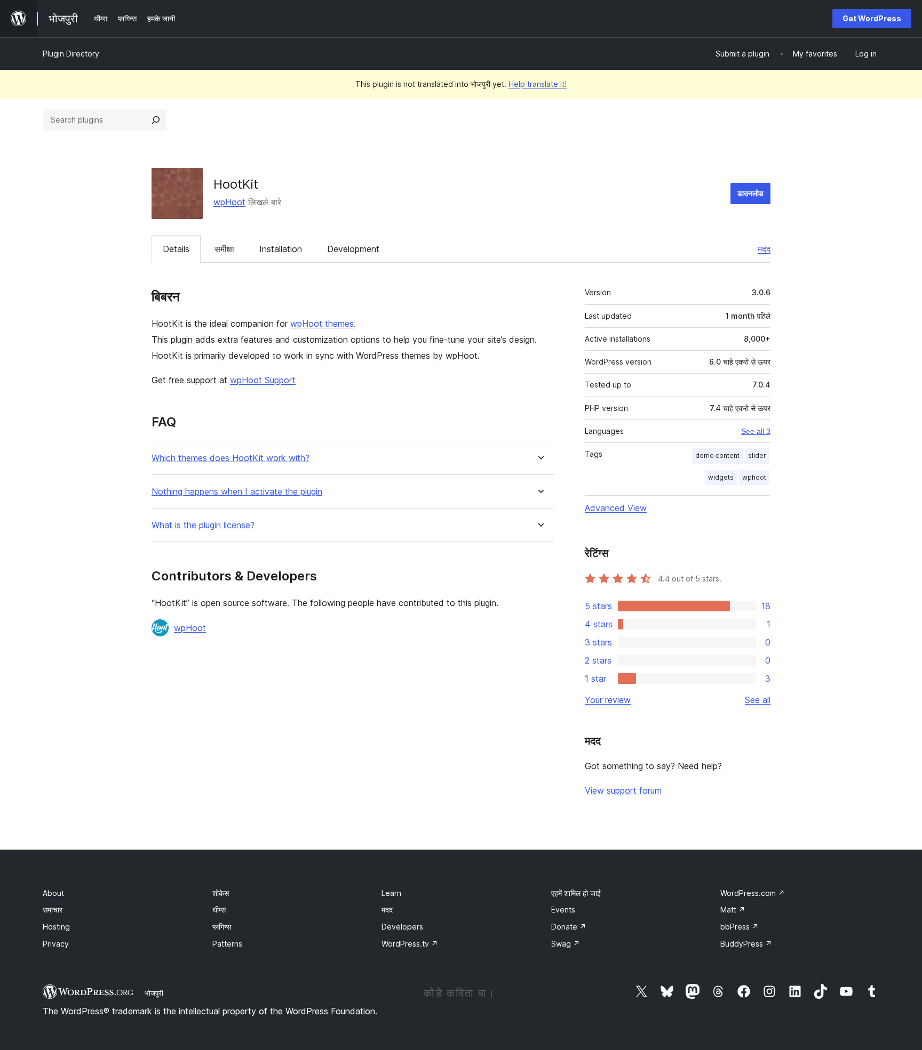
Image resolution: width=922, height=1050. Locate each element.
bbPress (739, 926)
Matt (732, 909)
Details (176, 249)
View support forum (623, 790)
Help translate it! (537, 83)
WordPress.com (752, 893)
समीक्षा (224, 249)
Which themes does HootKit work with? (230, 458)
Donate (568, 926)
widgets (721, 477)
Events (563, 909)
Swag (565, 943)
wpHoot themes (322, 323)
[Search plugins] (155, 120)
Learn (391, 893)
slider (757, 455)
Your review (608, 699)
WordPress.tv (409, 943)
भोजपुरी (154, 993)
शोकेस (220, 893)
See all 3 (755, 431)
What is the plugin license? (203, 525)
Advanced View (616, 508)
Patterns (227, 943)
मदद (764, 249)
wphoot (754, 477)
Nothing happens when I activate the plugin (237, 492)
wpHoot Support (263, 380)
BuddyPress (746, 943)
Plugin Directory (71, 53)
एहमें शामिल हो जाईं (576, 893)
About (53, 893)
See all (757, 699)
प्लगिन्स (221, 926)
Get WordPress (871, 18)
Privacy (56, 943)
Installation (280, 249)
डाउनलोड (750, 193)
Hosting (56, 926)
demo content (717, 455)
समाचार (52, 909)
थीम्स (219, 909)
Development (353, 249)
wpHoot (229, 202)
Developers (402, 926)
